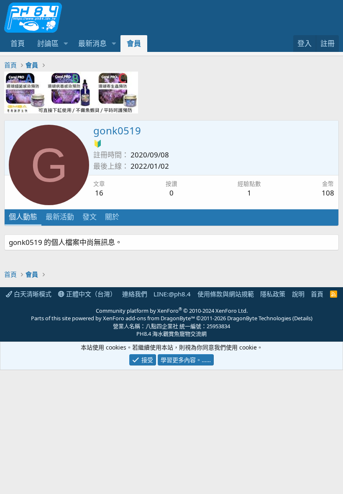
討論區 (48, 43)
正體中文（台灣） (90, 294)
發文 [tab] (89, 216)
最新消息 (92, 43)
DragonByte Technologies (259, 318)
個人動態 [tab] (23, 216)
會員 (134, 43)
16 (99, 193)
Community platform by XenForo (172, 310)
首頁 (17, 43)
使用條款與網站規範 (225, 294)
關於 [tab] (112, 216)
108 (328, 193)
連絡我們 (134, 294)
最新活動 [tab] (60, 216)
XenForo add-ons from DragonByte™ (149, 318)
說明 (298, 294)
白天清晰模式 (31, 294)
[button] (65, 43)
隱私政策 (272, 294)
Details (302, 318)
